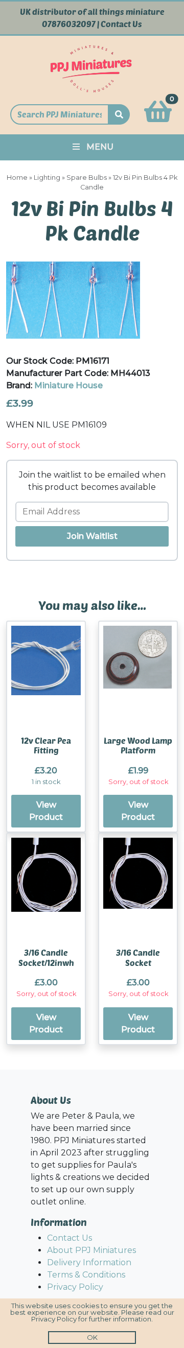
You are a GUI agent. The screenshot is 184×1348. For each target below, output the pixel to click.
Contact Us (121, 24)
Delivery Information (89, 1262)
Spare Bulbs (86, 177)
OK (92, 1337)
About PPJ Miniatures (91, 1250)
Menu (99, 147)
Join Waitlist (92, 536)
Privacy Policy (75, 1287)
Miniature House (68, 385)
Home (17, 177)
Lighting (47, 177)
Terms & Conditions (86, 1275)
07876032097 (69, 24)
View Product (46, 811)
